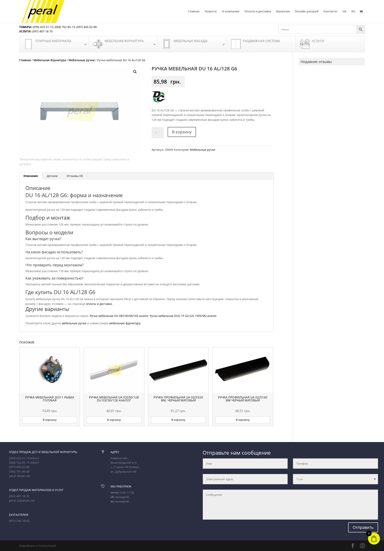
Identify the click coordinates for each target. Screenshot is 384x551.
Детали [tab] (52, 176)
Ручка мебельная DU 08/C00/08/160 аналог (119, 316)
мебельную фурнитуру (124, 323)
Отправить (363, 527)
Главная (193, 11)
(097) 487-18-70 (42, 31)
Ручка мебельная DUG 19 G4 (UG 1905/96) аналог (183, 316)
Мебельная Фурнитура (49, 60)
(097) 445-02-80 (86, 27)
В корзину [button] (50, 420)
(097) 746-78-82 (19, 521)
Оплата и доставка (257, 11)
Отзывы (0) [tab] (75, 176)
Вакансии (283, 11)
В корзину (182, 132)
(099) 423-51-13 (42, 27)
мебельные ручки (74, 323)
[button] (135, 71)
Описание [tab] (30, 176)
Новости (211, 11)
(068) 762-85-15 (65, 27)
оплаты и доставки (99, 304)
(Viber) (34, 458)
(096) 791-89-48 (19, 471)
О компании (230, 11)
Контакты (330, 11)
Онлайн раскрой (306, 11)
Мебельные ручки (82, 60)
